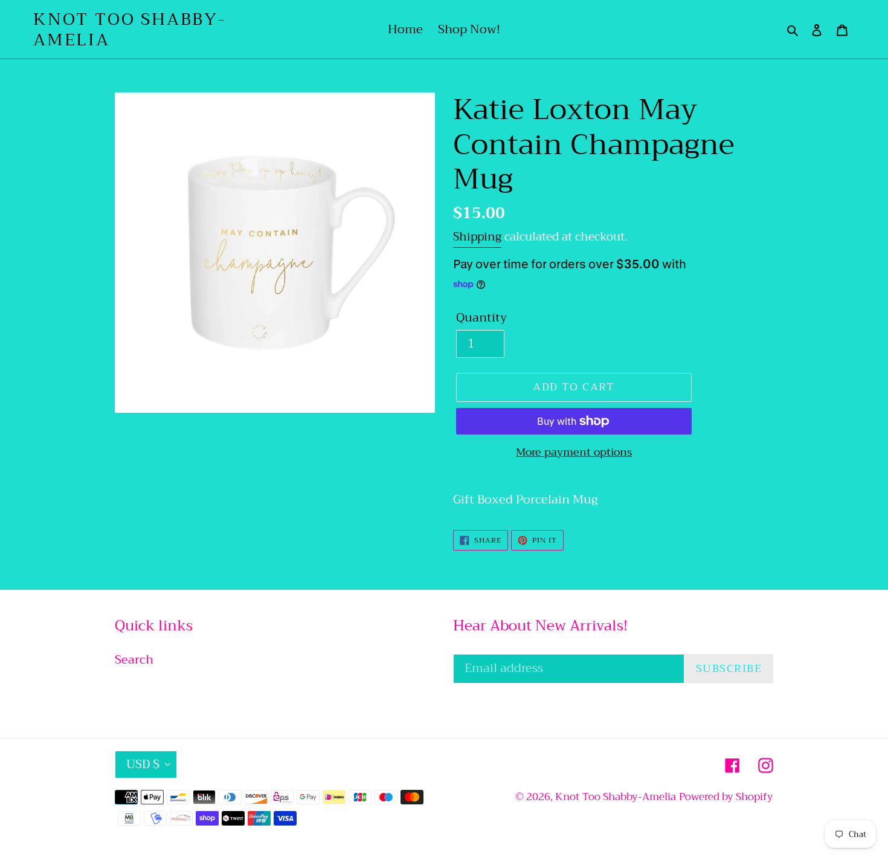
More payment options (574, 452)
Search (134, 659)
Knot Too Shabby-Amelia (130, 29)
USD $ (142, 764)
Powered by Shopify (726, 797)
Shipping (477, 237)
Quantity (481, 318)
